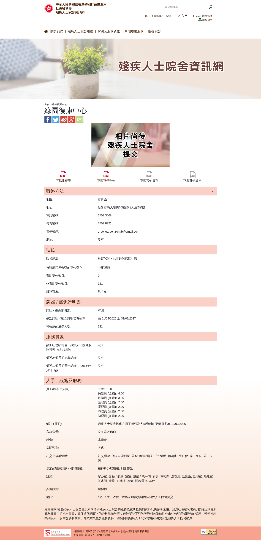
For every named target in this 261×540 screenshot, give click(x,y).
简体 (209, 16)
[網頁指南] (200, 19)
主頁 (46, 104)
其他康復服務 (134, 31)
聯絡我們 (91, 531)
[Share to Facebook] (47, 119)
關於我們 (56, 31)
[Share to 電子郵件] (79, 119)
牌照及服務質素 (109, 31)
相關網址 (79, 531)
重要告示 (115, 531)
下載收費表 (63, 180)
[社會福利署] (57, 532)
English (197, 16)
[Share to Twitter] (55, 119)
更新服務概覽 (142, 531)
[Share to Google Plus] (71, 119)
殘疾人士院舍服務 (80, 31)
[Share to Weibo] (63, 119)
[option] (130, 145)
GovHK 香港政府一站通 (158, 16)
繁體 (204, 16)
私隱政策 (103, 531)
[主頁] (48, 8)
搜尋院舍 (154, 31)
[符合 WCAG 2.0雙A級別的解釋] (209, 531)
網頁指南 (207, 19)
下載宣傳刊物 (106, 180)
